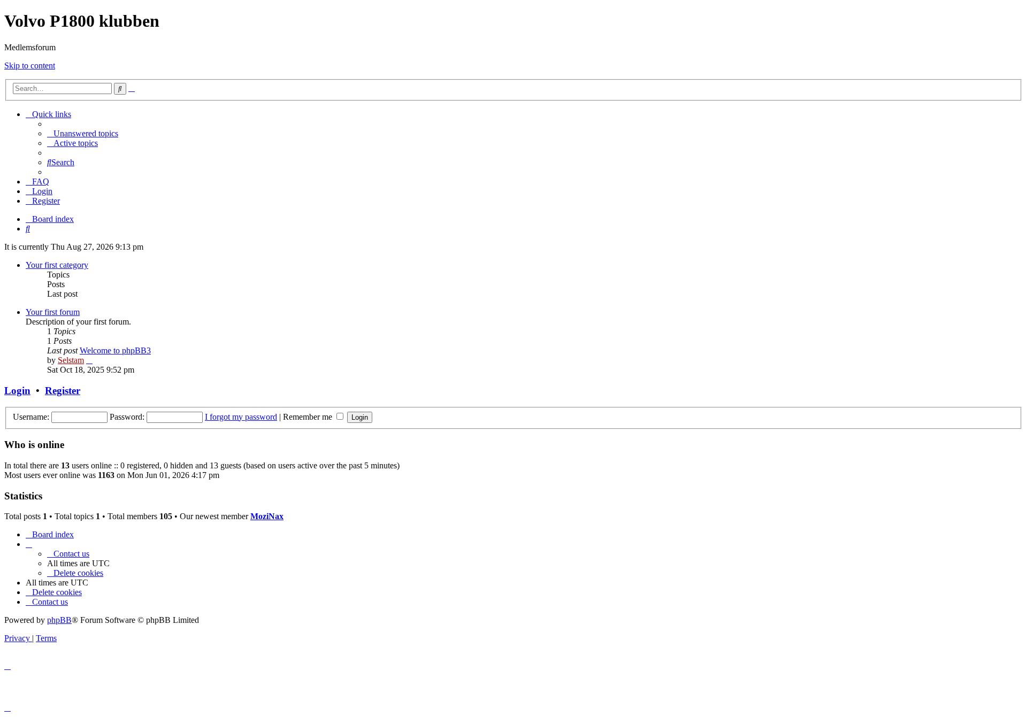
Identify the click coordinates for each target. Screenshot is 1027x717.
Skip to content (29, 65)
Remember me (308, 416)
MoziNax (266, 516)
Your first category (57, 264)
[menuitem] (82, 133)
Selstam (71, 360)
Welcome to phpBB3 (115, 350)
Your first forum (53, 312)
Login (17, 390)
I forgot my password (241, 416)
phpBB (59, 620)
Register (62, 390)
